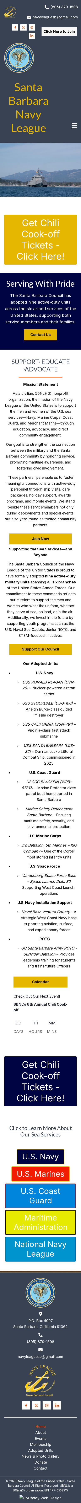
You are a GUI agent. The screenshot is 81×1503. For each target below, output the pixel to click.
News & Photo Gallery (40, 1456)
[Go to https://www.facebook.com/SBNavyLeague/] (15, 27)
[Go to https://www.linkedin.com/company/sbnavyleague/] (32, 36)
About (40, 1432)
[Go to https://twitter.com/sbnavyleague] (23, 27)
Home (40, 1426)
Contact (40, 1468)
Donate (40, 1462)
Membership (40, 1444)
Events (40, 1438)
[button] (59, 31)
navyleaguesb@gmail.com (55, 17)
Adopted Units (40, 1450)
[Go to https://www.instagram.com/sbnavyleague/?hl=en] (32, 27)
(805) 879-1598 (64, 7)
